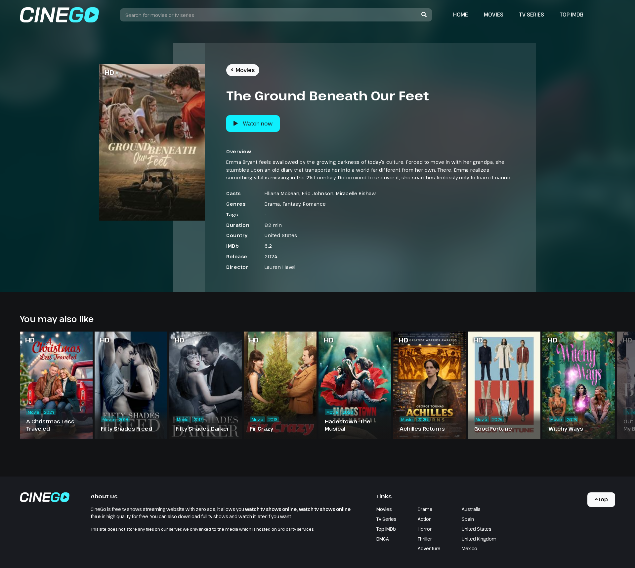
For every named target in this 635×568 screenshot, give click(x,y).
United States (281, 235)
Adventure (429, 548)
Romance (314, 204)
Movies (493, 14)
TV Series (531, 14)
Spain (468, 519)
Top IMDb (571, 14)
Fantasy (292, 204)
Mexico (469, 548)
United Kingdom (479, 539)
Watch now (258, 123)
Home (460, 14)
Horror (425, 529)
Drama (272, 204)
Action (425, 519)
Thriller (425, 539)
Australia (471, 509)
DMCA (382, 539)
